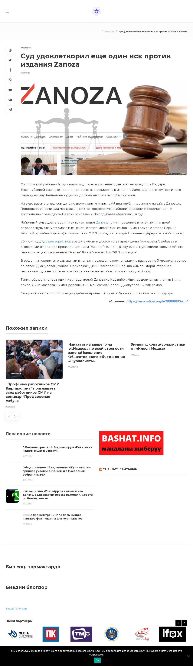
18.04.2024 (28, 480)
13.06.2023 (73, 367)
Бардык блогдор (16, 608)
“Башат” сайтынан (120, 469)
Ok (97, 660)
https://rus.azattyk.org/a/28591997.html (156, 301)
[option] (34, 374)
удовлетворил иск (56, 241)
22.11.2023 (27, 524)
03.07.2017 (25, 73)
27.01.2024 (27, 503)
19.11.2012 (135, 354)
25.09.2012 (10, 407)
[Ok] (188, 656)
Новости (109, 31)
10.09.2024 (27, 456)
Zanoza (101, 222)
